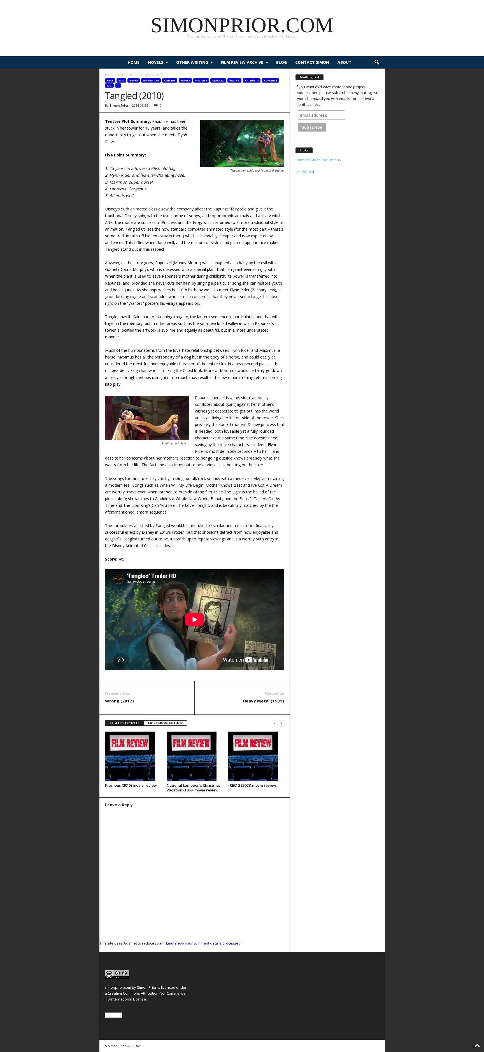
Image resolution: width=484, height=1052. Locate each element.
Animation (151, 80)
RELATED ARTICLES (124, 723)
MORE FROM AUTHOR (165, 723)
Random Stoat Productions (318, 159)
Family (185, 80)
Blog (281, 62)
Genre (133, 80)
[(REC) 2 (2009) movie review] (256, 756)
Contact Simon (312, 62)
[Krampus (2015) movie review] (133, 756)
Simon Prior (119, 105)
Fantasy (201, 80)
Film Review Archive (242, 62)
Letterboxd (304, 171)
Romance (270, 80)
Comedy (169, 80)
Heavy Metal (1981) (263, 701)
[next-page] (281, 723)
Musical (218, 80)
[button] (377, 62)
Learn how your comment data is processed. (203, 943)
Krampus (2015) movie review (131, 785)
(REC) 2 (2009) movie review (252, 785)
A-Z (109, 85)
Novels (155, 62)
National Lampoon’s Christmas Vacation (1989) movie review (193, 788)
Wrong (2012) (119, 701)
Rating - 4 (252, 80)
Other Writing (192, 62)
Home (133, 62)
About (345, 62)
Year (120, 75)
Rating (234, 80)
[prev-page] (275, 723)
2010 (132, 75)
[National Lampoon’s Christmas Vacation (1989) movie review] (195, 756)
